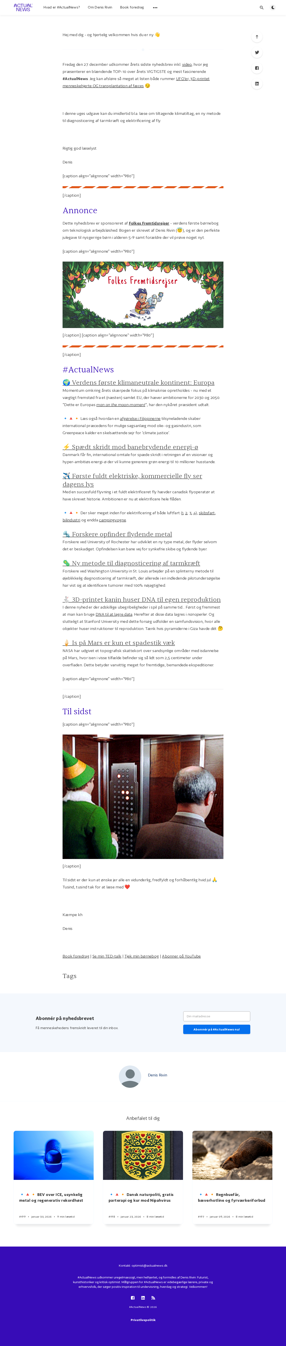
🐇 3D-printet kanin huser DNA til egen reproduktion (142, 600)
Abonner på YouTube (181, 956)
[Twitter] (257, 52)
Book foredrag (132, 7)
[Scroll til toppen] (257, 36)
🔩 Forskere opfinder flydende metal (117, 534)
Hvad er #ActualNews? (62, 7)
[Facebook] (257, 68)
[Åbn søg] (261, 7)
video (187, 64)
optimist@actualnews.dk (149, 1265)
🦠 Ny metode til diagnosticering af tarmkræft (131, 563)
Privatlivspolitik (143, 1320)
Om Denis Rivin (100, 7)
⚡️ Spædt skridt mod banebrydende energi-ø (130, 447)
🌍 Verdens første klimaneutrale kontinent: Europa (138, 383)
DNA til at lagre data (114, 614)
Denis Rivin (157, 1075)
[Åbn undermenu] (155, 7)
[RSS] (153, 1298)
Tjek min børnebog (141, 956)
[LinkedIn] (257, 83)
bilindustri (71, 520)
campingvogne (112, 520)
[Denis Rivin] (130, 1076)
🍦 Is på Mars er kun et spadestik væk (119, 643)
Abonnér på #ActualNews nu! (216, 1029)
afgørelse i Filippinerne (140, 418)
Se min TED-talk (107, 956)
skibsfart (207, 512)
